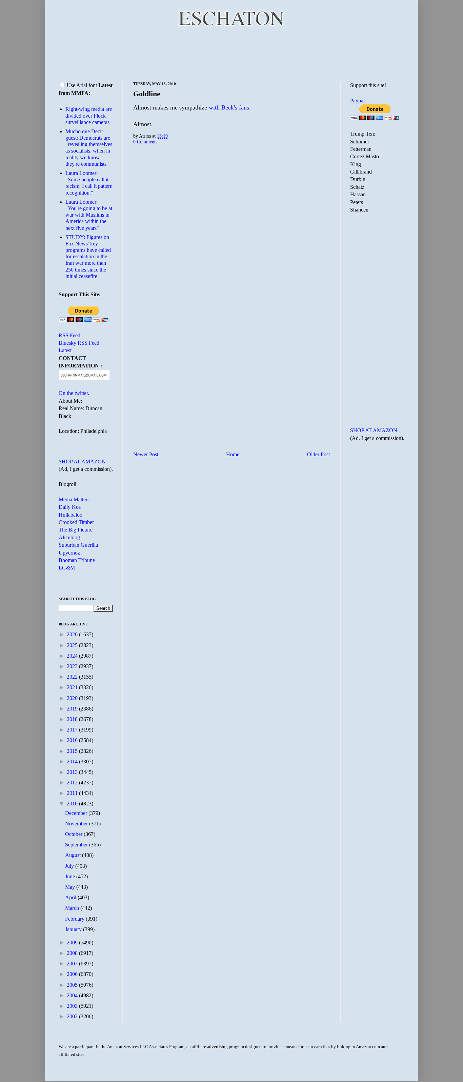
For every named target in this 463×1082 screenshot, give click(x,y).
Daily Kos (70, 507)
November (77, 823)
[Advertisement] (231, 54)
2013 (73, 772)
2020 (73, 698)
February (75, 919)
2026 (73, 634)
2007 (73, 963)
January (74, 929)
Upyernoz (69, 553)
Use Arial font (81, 85)
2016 (73, 740)
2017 (73, 730)
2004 (73, 995)
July (70, 866)
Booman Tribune (77, 560)
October (74, 834)
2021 (73, 687)
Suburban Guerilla (78, 545)
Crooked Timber (76, 522)
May (70, 887)
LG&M (67, 567)
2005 (73, 985)
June (70, 876)
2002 (73, 1016)
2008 (73, 953)
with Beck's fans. (230, 107)
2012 (73, 782)
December (76, 813)
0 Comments (145, 141)
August (73, 855)
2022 (73, 677)
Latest (65, 350)
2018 (73, 719)
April (71, 897)
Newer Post (145, 454)
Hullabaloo (70, 515)
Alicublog (69, 537)
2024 (73, 656)
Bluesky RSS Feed (79, 343)
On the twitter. (74, 393)
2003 (73, 1006)
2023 (73, 666)
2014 (73, 761)
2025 (73, 645)
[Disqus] (231, 247)
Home (232, 454)
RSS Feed (69, 335)
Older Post (318, 454)
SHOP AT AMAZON (82, 461)
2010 (73, 803)
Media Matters (74, 499)
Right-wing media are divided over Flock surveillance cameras (88, 115)
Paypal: (358, 100)
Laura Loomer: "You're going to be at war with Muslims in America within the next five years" (88, 215)
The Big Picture (76, 530)
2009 (73, 942)
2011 (73, 793)
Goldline (146, 93)
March (72, 908)
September (77, 844)
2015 (73, 751)
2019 (73, 709)
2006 (73, 974)
